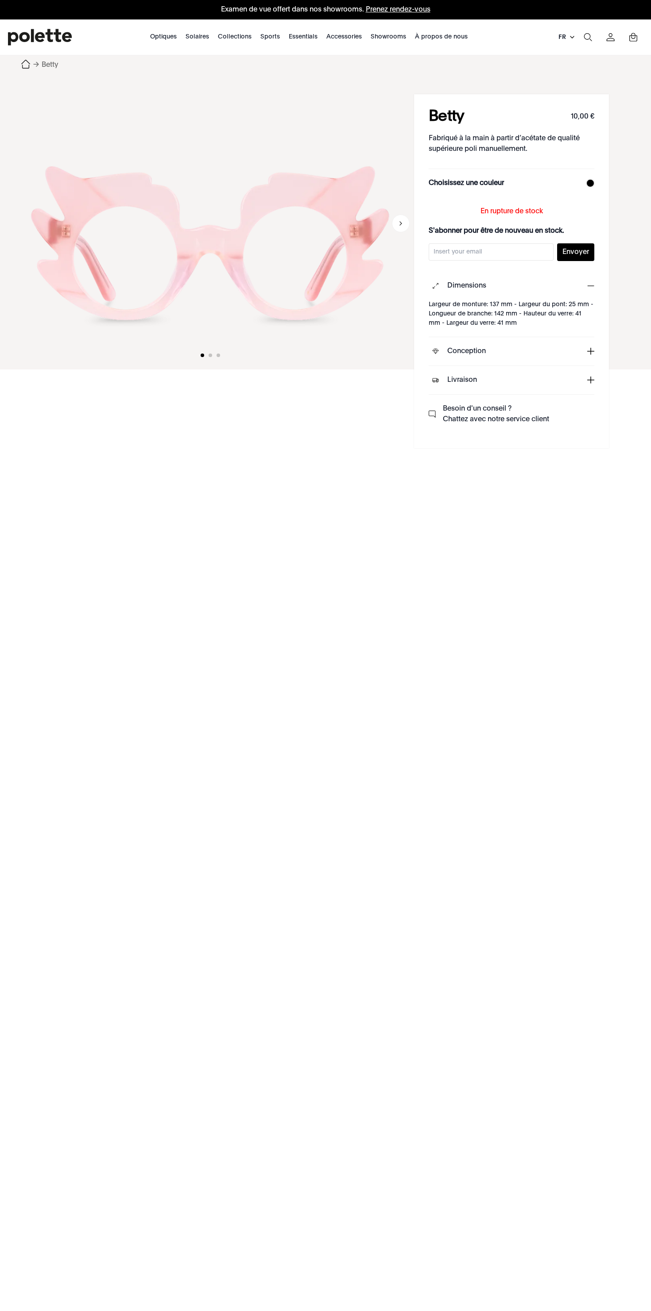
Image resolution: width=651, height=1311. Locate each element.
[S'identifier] (610, 37)
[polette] (40, 37)
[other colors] (588, 183)
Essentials (303, 37)
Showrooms (388, 37)
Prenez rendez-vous (398, 9)
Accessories (344, 37)
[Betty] (210, 223)
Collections (235, 37)
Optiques (163, 37)
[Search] (587, 37)
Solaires (197, 37)
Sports (270, 37)
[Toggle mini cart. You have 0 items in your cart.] (633, 37)
